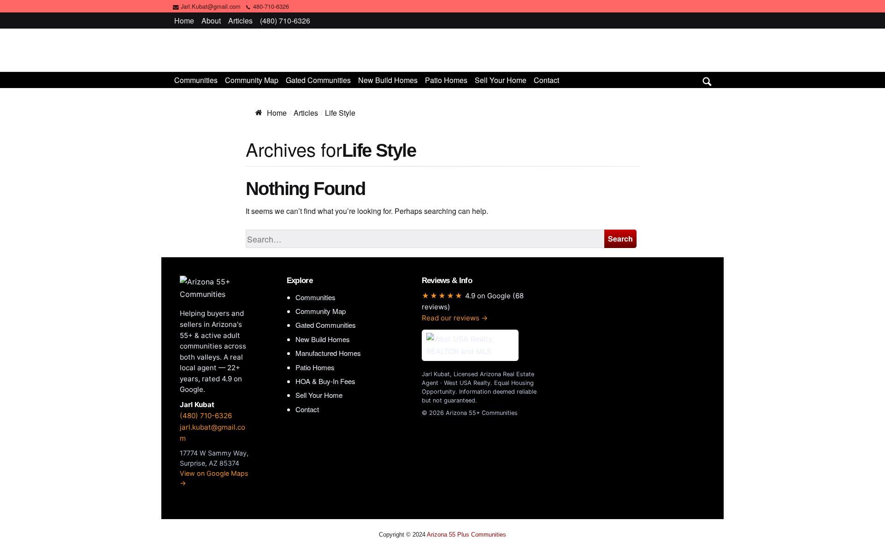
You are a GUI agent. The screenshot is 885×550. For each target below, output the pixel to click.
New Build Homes (388, 80)
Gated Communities (318, 80)
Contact (546, 80)
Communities (196, 80)
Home (184, 20)
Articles (240, 20)
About (211, 20)
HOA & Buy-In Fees (325, 381)
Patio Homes (446, 80)
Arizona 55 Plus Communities (442, 49)
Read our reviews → (455, 317)
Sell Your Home (500, 80)
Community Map (251, 80)
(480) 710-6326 (285, 20)
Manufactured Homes (328, 353)
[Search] (707, 80)
